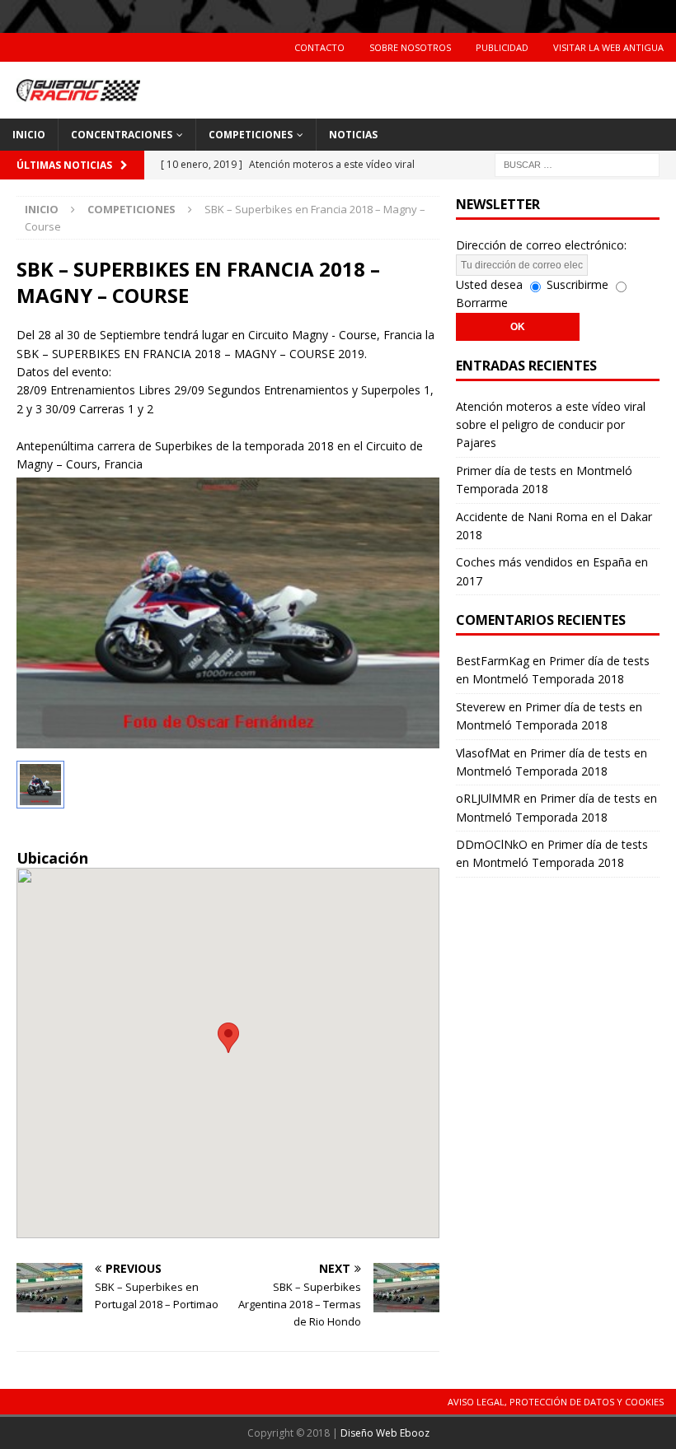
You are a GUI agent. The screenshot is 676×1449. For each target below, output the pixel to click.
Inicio (28, 135)
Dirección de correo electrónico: (541, 245)
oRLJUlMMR (488, 798)
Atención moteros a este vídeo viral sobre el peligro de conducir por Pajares (550, 424)
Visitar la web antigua (608, 47)
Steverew (480, 707)
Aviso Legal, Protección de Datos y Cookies (556, 1401)
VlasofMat (483, 753)
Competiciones (251, 135)
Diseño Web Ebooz (385, 1433)
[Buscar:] (577, 163)
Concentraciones (121, 135)
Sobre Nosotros (410, 47)
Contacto (319, 47)
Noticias (353, 135)
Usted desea (489, 284)
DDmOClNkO (492, 844)
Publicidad (502, 47)
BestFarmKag (492, 661)
